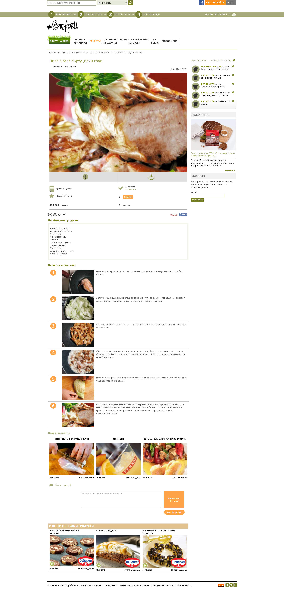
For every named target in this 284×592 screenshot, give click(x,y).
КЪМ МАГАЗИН (218, 14)
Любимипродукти (110, 41)
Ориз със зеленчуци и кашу (214, 69)
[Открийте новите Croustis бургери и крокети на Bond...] (228, 170)
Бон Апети (71, 66)
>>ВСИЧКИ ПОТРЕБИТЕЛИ (221, 60)
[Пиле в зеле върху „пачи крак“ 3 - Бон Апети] (78, 335)
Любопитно (169, 41)
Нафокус (154, 41)
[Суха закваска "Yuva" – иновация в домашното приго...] (226, 170)
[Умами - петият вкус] (232, 170)
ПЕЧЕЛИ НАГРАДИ (151, 14)
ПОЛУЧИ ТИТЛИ (122, 14)
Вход (231, 2)
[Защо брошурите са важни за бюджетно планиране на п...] (234, 170)
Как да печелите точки (163, 585)
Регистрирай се (215, 2)
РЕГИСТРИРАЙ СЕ (64, 14)
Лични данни (110, 585)
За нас (146, 585)
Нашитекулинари (80, 41)
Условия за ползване (91, 585)
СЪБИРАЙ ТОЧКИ (93, 14)
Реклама (136, 585)
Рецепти (95, 41)
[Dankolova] (196, 78)
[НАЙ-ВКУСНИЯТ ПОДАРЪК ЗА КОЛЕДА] (230, 170)
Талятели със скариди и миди (215, 76)
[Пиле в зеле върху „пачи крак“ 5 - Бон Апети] (78, 388)
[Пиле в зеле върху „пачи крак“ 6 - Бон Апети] (78, 415)
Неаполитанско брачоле (213, 86)
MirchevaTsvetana (211, 66)
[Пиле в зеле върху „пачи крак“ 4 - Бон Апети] (78, 362)
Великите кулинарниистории (133, 41)
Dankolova (207, 75)
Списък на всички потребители (62, 585)
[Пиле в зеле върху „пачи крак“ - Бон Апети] (78, 282)
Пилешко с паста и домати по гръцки (215, 94)
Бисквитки (125, 585)
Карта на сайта (184, 585)
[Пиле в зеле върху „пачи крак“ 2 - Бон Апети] (78, 308)
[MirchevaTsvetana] (196, 69)
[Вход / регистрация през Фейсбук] (202, 2)
